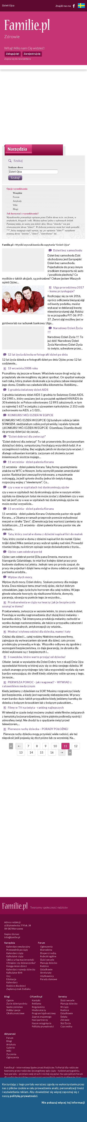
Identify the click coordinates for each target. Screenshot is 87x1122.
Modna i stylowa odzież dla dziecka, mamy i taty (39, 631)
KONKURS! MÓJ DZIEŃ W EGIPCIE (30, 415)
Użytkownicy (47, 976)
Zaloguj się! (12, 53)
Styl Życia (65, 1023)
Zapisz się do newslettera (17, 58)
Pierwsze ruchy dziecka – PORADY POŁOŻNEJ (38, 729)
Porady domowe (48, 979)
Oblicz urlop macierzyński (20, 959)
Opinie (10, 1000)
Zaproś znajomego (41, 1016)
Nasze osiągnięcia (41, 1023)
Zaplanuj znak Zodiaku (18, 989)
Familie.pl (7, 244)
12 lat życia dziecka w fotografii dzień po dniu (38, 354)
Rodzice (44, 966)
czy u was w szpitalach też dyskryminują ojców (38, 487)
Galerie (10, 1047)
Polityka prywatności (43, 1026)
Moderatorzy (39, 1010)
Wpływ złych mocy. (20, 577)
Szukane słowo (15, 167)
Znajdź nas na (63, 5)
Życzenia (11, 1054)
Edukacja (11, 979)
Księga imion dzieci (16, 966)
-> (62, 752)
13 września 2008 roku (23, 368)
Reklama (36, 1003)
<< (10, 746)
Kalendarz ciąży (14, 953)
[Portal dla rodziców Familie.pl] (27, 31)
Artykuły (17, 201)
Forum (16, 197)
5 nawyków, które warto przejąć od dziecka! (36, 657)
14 (31, 752)
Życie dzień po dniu (16, 1003)
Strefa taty (46, 972)
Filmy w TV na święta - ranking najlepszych (36, 707)
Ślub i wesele (47, 959)
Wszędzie (17, 193)
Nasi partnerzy (40, 1019)
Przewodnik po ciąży (17, 949)
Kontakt (36, 1000)
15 (41, 752)
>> (69, 752)
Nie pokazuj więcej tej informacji (63, 1102)
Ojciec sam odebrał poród (25, 551)
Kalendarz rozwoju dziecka (20, 969)
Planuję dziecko (48, 962)
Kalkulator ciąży (14, 956)
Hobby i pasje (13, 1010)
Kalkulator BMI (14, 972)
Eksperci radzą (48, 953)
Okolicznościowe (15, 1013)
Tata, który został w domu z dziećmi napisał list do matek (45, 534)
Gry (8, 976)
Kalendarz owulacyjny (18, 946)
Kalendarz (12, 982)
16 (52, 752)
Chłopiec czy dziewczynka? (20, 962)
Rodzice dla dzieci (16, 985)
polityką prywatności (23, 1096)
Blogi (15, 209)
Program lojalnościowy (44, 1013)
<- (19, 746)
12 (75, 746)
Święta (63, 1016)
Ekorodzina (46, 949)
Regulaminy (38, 1007)
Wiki (15, 205)
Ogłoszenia (46, 946)
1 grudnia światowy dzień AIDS (28, 389)
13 (21, 752)
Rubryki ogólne (48, 956)
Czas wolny (66, 1026)
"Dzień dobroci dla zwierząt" (27, 436)
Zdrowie (64, 1019)
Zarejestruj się (32, 53)
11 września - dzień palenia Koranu (31, 462)
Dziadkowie (46, 969)
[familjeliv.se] (81, 6)
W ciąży (64, 1007)
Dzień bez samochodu (67, 250)
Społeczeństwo (14, 1007)
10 (55, 746)
